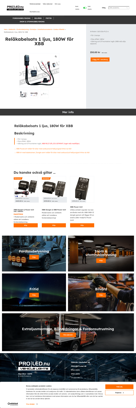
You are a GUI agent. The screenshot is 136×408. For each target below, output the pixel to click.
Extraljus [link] (33, 29)
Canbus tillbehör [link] (59, 29)
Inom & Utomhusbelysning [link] (32, 22)
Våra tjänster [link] (48, 4)
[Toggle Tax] (85, 8)
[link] (15, 7)
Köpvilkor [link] (22, 374)
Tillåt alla (119, 387)
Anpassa (118, 392)
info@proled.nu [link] (77, 378)
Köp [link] (25, 225)
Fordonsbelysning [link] (21, 18)
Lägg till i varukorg (100, 59)
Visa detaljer (30, 404)
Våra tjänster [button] (68, 335)
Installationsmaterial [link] (45, 29)
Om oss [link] (58, 4)
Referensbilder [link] (35, 4)
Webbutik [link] (12, 29)
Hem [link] (5, 29)
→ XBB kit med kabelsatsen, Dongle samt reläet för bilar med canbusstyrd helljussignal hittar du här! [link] (52, 152)
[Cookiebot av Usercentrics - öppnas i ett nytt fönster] (13, 404)
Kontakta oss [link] (35, 12)
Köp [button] (34, 257)
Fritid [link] (49, 18)
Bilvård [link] (38, 18)
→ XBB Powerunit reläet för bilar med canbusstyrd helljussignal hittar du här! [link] (42, 149)
